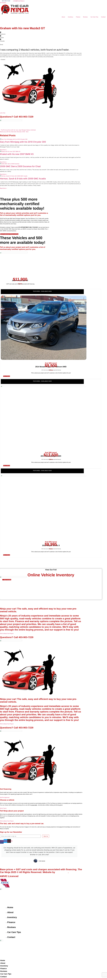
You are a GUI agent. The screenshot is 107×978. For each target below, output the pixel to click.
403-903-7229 (26, 116)
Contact (103, 17)
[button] (41, 33)
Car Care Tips (94, 17)
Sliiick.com (62, 872)
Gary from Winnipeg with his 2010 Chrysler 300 (23, 142)
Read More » (3, 149)
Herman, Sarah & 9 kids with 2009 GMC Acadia (23, 178)
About (63, 17)
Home (10, 907)
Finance (78, 17)
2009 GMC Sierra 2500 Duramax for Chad (20, 166)
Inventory (70, 17)
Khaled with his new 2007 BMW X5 (17, 154)
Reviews (85, 17)
